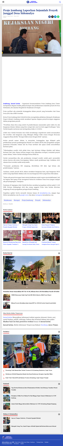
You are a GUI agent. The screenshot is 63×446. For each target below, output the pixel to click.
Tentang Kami (39, 442)
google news (24, 195)
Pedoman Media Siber (7, 443)
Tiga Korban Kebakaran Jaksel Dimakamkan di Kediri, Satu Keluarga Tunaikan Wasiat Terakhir (34, 389)
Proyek (37, 200)
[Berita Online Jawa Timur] (32, 2)
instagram (39, 195)
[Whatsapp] (58, 16)
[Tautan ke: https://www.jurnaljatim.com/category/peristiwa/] (59, 332)
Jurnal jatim (7, 317)
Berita (19, 442)
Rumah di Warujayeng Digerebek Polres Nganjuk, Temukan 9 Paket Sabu (12, 243)
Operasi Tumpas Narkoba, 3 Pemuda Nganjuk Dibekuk (10, 226)
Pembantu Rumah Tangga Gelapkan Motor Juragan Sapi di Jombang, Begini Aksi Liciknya (50, 243)
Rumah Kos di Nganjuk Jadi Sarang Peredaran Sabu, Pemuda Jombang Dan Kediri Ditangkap (31, 243)
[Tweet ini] (52, 16)
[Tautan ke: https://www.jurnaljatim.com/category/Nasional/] (59, 384)
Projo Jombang (27, 200)
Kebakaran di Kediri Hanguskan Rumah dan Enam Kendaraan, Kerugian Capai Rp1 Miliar (29, 374)
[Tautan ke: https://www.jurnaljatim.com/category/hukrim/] (59, 414)
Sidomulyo (47, 200)
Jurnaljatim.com (45, 193)
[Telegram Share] (55, 16)
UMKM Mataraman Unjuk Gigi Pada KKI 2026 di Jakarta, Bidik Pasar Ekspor (31, 295)
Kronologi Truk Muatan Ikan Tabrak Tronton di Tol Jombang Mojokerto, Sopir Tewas (29, 370)
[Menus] (3, 2)
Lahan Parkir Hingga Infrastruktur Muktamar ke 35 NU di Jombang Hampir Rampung (33, 404)
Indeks (22, 443)
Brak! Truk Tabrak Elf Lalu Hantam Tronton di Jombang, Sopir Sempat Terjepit (27, 378)
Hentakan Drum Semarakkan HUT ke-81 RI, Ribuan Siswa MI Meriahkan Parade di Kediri (31, 291)
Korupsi (17, 200)
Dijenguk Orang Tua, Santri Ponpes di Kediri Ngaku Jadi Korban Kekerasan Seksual (29, 226)
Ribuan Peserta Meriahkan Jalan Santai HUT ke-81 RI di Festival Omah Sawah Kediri (33, 303)
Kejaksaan (8, 200)
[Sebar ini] (49, 16)
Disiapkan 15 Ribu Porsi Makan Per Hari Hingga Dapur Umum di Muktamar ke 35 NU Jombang (33, 397)
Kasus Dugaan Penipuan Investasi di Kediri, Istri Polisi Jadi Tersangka (51, 226)
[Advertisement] (31, 80)
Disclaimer (16, 443)
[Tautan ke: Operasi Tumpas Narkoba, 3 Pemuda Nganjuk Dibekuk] (6, 420)
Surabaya (44, 325)
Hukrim (4, 17)
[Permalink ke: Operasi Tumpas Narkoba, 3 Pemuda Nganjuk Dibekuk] (12, 218)
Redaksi (46, 442)
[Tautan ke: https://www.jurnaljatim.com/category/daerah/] (59, 253)
